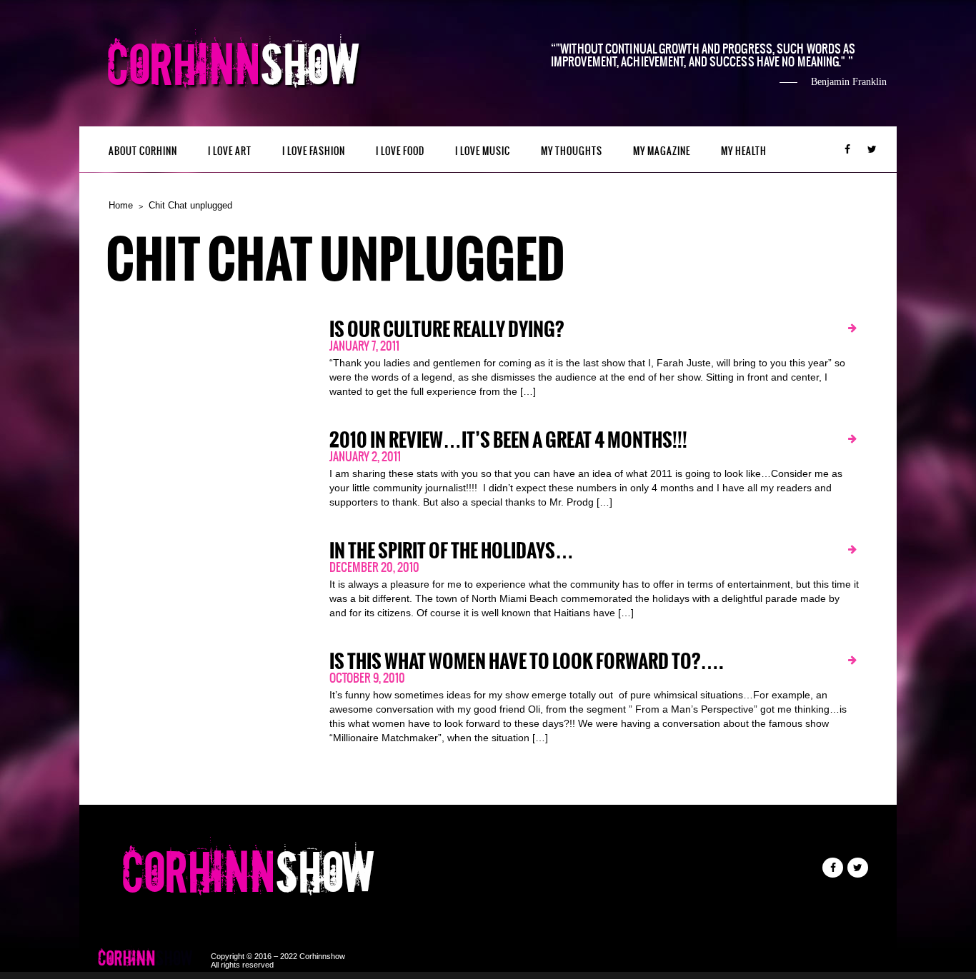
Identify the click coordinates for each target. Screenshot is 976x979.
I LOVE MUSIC (482, 151)
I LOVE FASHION (313, 151)
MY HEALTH (744, 151)
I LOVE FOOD (400, 151)
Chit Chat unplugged (190, 205)
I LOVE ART (230, 151)
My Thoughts (571, 151)
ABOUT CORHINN (143, 151)
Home (121, 205)
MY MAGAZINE (661, 151)
